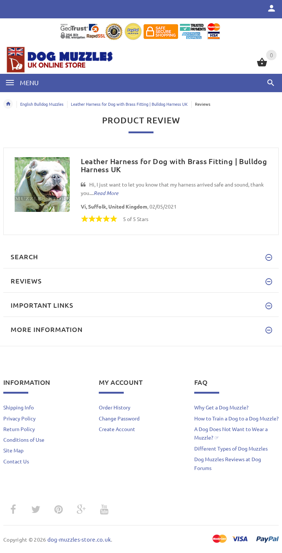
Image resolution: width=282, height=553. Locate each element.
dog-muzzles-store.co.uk (79, 539)
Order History (114, 407)
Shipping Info (18, 407)
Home (8, 104)
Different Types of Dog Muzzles (231, 448)
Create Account (117, 429)
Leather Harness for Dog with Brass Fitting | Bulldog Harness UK (129, 104)
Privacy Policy (19, 418)
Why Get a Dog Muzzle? (221, 407)
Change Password (119, 418)
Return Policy (19, 429)
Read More (106, 192)
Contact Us (16, 461)
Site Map (13, 450)
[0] (262, 65)
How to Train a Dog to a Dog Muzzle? (236, 418)
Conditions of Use (23, 439)
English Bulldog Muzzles (42, 104)
